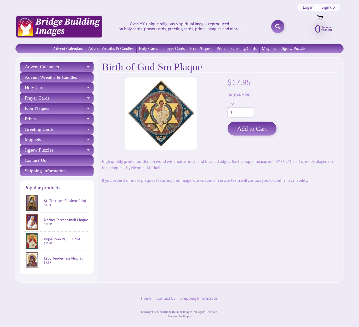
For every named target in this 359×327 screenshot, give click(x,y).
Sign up (328, 7)
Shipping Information (45, 170)
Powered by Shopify (179, 316)
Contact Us (35, 160)
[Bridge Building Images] (59, 26)
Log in (308, 7)
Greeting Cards (244, 48)
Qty (231, 104)
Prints (221, 48)
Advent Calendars (68, 48)
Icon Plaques (200, 48)
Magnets (269, 48)
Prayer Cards (174, 48)
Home (146, 298)
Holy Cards (148, 48)
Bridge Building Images (177, 312)
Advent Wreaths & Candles (111, 48)
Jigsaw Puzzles (293, 48)
